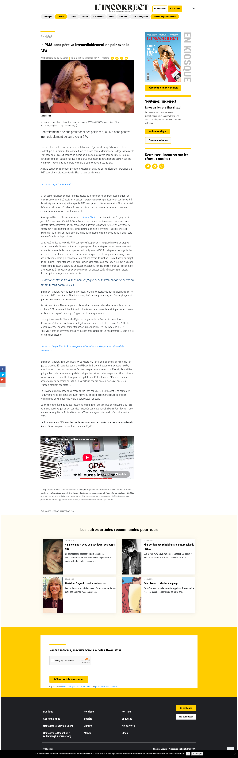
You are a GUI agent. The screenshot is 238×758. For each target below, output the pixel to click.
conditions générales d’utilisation (76, 686)
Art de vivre (98, 16)
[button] (194, 8)
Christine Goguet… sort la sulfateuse (85, 583)
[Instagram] (161, 166)
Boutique (123, 16)
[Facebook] (155, 166)
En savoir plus (197, 754)
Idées (111, 16)
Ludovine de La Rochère (56, 58)
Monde (85, 16)
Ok (188, 754)
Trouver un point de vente (164, 16)
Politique (48, 16)
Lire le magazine (140, 16)
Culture (73, 16)
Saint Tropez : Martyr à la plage (161, 583)
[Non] (234, 754)
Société (60, 16)
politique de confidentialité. (106, 686)
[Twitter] (148, 166)
